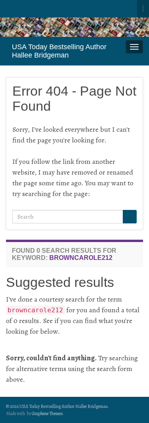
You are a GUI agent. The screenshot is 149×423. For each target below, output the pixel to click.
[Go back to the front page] (74, 27)
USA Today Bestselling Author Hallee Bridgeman (59, 51)
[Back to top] (131, 405)
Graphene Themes (47, 413)
